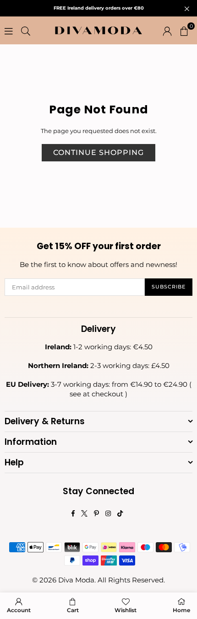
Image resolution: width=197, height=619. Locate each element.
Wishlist (126, 610)
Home (181, 610)
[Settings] (167, 30)
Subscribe (169, 286)
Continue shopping (98, 152)
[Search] (25, 30)
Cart (73, 610)
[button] (184, 30)
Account (19, 610)
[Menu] (8, 30)
